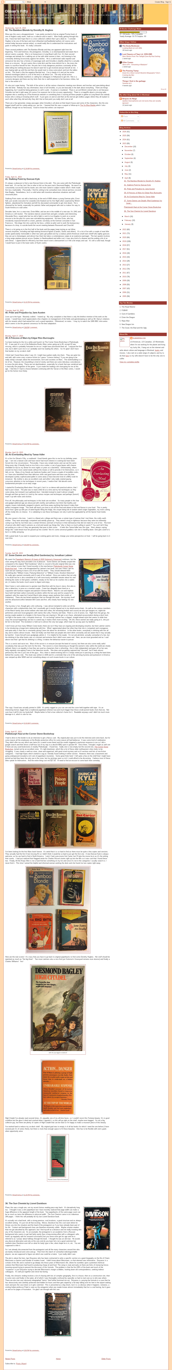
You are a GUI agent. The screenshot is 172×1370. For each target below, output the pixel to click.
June (127, 170)
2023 (124, 143)
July (126, 166)
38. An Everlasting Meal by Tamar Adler (25, 454)
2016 (124, 253)
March (127, 216)
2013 (124, 265)
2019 (124, 241)
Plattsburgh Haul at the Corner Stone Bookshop (29, 734)
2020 (124, 237)
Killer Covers (127, 62)
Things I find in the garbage (134, 81)
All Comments (128, 121)
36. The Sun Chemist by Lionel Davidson (26, 1203)
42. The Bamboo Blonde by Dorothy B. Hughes (29, 30)
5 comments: (34, 723)
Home (58, 1359)
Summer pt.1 (127, 83)
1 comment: (34, 327)
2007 (124, 288)
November (129, 150)
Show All (163, 89)
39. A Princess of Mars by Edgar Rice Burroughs (29, 338)
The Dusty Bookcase (130, 46)
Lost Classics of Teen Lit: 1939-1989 (137, 54)
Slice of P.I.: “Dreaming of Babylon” (135, 65)
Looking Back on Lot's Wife (132, 48)
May (126, 174)
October (128, 154)
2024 (124, 140)
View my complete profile (129, 362)
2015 (124, 257)
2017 (124, 249)
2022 (124, 229)
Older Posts (106, 1359)
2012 (124, 269)
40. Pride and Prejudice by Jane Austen (25, 312)
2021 (124, 233)
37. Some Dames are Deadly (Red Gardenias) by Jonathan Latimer (38, 555)
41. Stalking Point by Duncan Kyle (22, 179)
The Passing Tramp (130, 71)
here (127, 356)
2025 (124, 136)
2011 (124, 273)
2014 (124, 261)
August (128, 162)
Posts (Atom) (21, 1364)
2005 (124, 296)
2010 (124, 277)
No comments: (35, 168)
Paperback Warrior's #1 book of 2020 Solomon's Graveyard (38, 559)
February (128, 220)
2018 (124, 245)
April (127, 178)
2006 (124, 292)
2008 (124, 285)
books (157, 350)
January (128, 224)
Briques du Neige (129, 99)
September (129, 158)
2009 (124, 281)
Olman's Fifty (16, 11)
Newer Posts (10, 1359)
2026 (124, 132)
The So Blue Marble (88, 105)
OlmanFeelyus (139, 338)
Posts (125, 116)
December (129, 147)
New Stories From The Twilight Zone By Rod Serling (141, 56)
